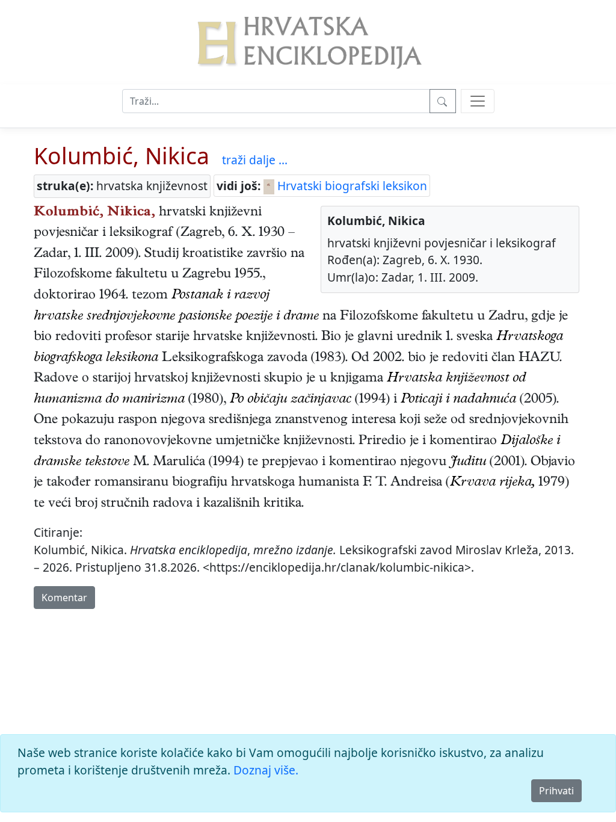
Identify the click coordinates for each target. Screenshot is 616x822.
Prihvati (556, 790)
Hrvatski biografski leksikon (350, 186)
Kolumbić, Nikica (121, 155)
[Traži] (443, 101)
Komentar (64, 597)
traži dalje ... (255, 160)
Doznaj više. (265, 770)
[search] (477, 101)
